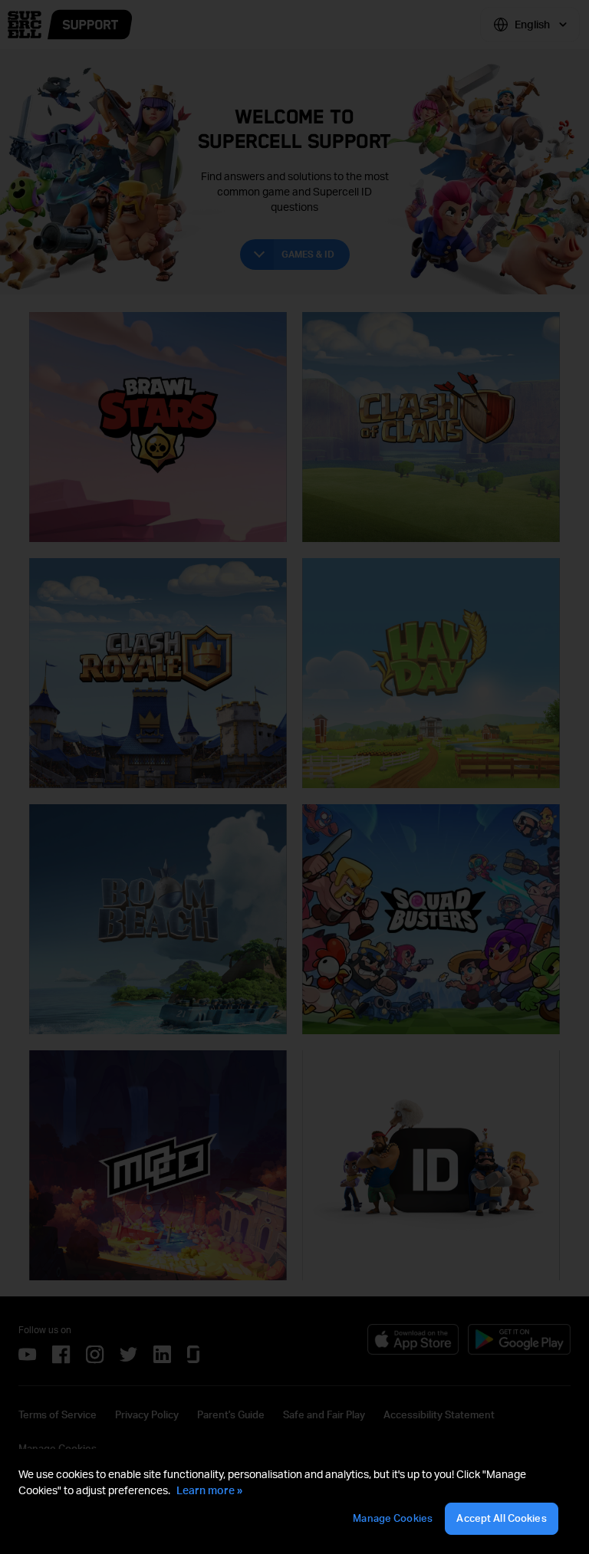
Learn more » (209, 1490)
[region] (294, 1501)
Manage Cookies (393, 1518)
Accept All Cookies (501, 1518)
